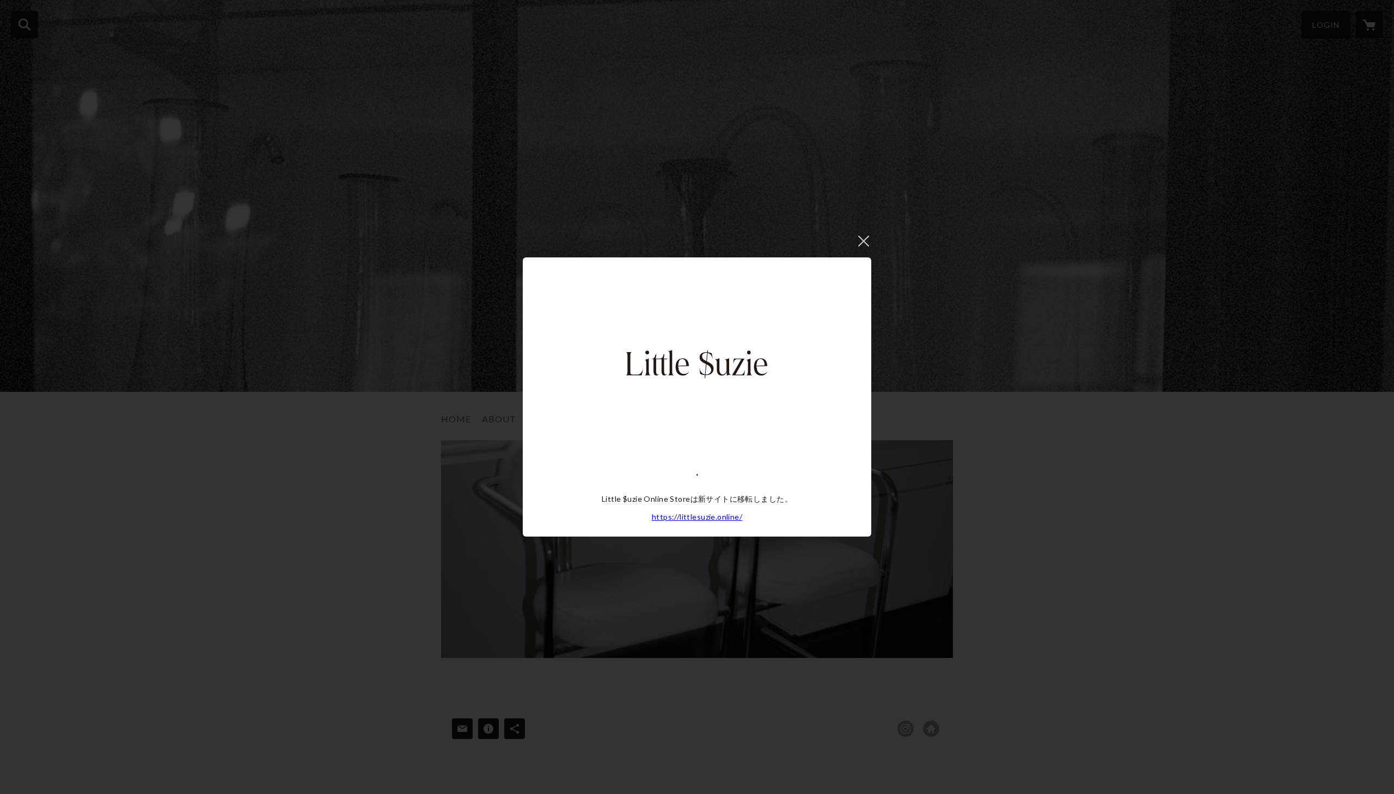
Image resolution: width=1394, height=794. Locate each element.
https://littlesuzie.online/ (697, 516)
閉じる (863, 241)
